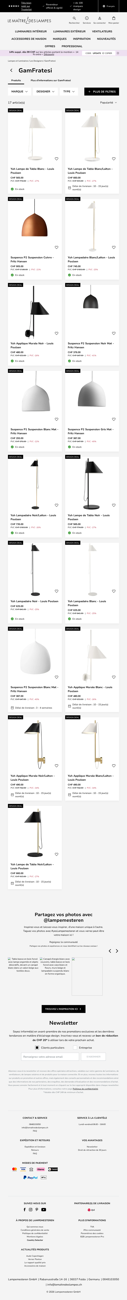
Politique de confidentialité (85, 1088)
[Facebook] (25, 1209)
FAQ (35, 1130)
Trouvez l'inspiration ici (61, 1008)
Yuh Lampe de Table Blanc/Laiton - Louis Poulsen (90, 171)
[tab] (19, 92)
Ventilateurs (102, 31)
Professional (72, 46)
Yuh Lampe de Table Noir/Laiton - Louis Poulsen (32, 866)
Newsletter (92, 1146)
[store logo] (29, 20)
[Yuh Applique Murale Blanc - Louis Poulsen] (92, 670)
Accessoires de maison (35, 1265)
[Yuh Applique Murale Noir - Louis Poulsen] (35, 325)
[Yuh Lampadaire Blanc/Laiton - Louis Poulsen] (92, 239)
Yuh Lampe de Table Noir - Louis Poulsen (89, 517)
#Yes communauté (92, 1230)
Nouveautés (106, 39)
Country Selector (35, 1240)
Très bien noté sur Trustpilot (26, 6)
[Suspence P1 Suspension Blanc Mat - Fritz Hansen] (35, 411)
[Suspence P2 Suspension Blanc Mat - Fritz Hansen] (35, 670)
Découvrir (49, 54)
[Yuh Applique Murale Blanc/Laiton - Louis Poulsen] (92, 759)
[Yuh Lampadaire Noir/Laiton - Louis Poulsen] (35, 497)
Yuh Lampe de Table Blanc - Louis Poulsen (32, 171)
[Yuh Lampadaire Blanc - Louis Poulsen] (92, 583)
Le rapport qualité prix (34, 1262)
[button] (56, 159)
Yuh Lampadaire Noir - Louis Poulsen (34, 601)
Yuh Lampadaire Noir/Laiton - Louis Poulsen (33, 517)
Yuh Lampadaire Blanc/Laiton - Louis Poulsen (91, 259)
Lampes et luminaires (18, 60)
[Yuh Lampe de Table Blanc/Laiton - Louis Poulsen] (92, 152)
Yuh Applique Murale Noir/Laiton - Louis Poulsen (33, 777)
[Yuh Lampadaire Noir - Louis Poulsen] (35, 583)
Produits (16, 80)
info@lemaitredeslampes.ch (35, 1127)
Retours (35, 1150)
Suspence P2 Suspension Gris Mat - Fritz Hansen (91, 431)
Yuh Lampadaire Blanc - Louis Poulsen (87, 603)
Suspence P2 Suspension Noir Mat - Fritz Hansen (91, 345)
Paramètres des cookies (92, 1233)
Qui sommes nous (35, 1226)
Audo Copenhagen (34, 1255)
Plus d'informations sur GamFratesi (51, 80)
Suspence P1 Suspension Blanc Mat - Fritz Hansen (34, 431)
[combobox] (77, 20)
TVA (92, 1226)
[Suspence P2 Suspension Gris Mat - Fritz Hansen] (92, 411)
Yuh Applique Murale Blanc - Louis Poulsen (90, 689)
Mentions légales (35, 1236)
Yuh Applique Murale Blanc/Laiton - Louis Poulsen (91, 777)
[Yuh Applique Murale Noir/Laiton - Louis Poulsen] (35, 759)
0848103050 (35, 1124)
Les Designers (36, 60)
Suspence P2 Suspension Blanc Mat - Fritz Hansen (34, 689)
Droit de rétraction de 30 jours (92, 1150)
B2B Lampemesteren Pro (92, 1236)
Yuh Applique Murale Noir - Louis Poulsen (32, 345)
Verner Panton (35, 1259)
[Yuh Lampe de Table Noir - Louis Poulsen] (92, 497)
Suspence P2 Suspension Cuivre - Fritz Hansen (32, 259)
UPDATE (98, 53)
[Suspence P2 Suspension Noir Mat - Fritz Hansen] (92, 325)
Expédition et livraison (35, 1146)
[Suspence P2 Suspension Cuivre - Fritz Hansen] (35, 239)
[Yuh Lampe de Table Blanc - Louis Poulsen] (35, 152)
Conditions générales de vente (35, 1230)
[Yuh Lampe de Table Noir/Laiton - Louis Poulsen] (35, 847)
